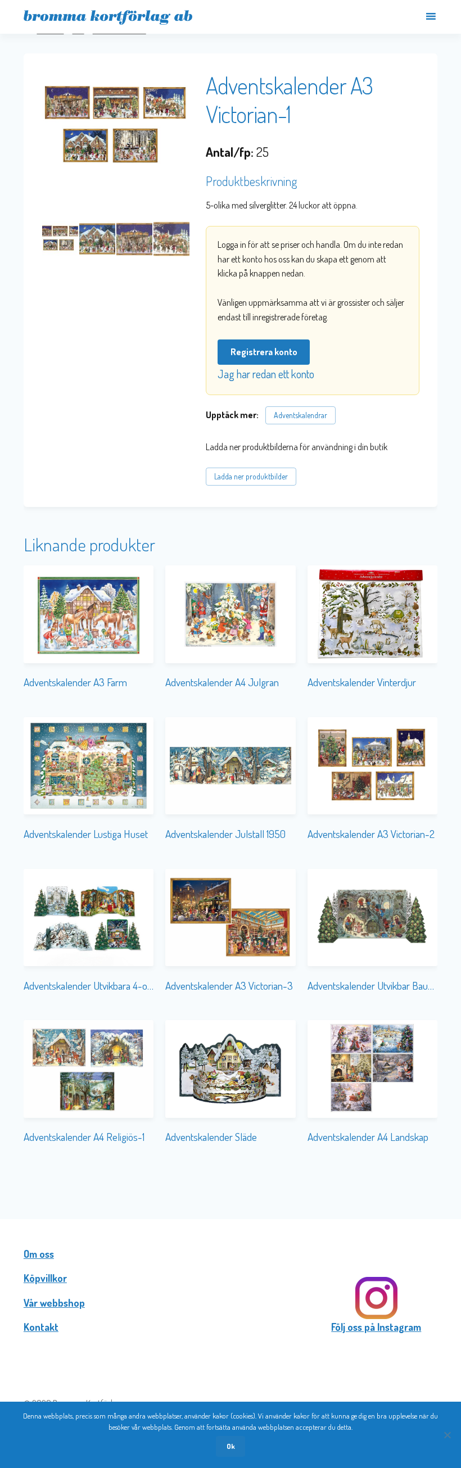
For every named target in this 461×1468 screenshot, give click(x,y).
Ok (231, 1446)
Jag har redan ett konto (266, 373)
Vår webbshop (54, 1303)
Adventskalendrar (300, 415)
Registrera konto (264, 351)
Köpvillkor (45, 1278)
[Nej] (447, 1434)
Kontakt (41, 1327)
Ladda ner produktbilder (251, 476)
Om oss (39, 1254)
